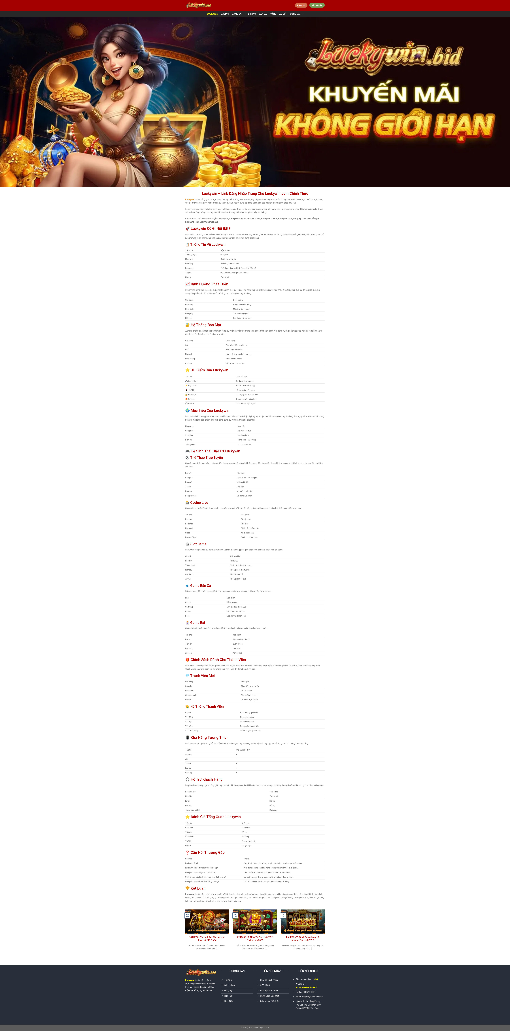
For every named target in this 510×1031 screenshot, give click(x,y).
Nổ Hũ (273, 14)
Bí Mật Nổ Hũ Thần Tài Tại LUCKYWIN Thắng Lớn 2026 (255, 938)
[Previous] (185, 933)
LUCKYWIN (212, 14)
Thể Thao (250, 14)
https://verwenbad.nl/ (306, 987)
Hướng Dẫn (295, 14)
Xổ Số (282, 14)
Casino (225, 14)
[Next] (325, 933)
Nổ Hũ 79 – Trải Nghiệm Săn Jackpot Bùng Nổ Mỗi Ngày (207, 938)
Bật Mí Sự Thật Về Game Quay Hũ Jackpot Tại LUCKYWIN (302, 938)
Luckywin (189, 980)
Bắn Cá (263, 14)
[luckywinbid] (198, 5)
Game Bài (237, 14)
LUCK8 (315, 979)
